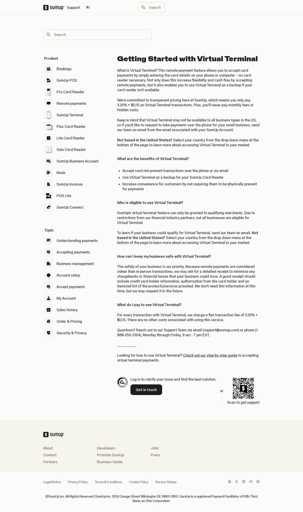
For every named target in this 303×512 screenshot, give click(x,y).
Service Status (166, 482)
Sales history (67, 310)
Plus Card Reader (71, 126)
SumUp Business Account (77, 161)
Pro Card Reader (70, 92)
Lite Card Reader (71, 138)
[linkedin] (258, 482)
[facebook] (229, 482)
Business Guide (109, 462)
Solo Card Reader (71, 149)
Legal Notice (52, 482)
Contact (50, 455)
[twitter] (236, 482)
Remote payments (71, 103)
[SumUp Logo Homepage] (55, 7)
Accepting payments (73, 252)
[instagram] (244, 482)
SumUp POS (67, 80)
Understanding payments (77, 240)
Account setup (68, 275)
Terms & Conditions (108, 482)
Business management (75, 263)
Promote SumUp (110, 455)
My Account (66, 298)
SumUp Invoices (70, 184)
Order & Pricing (69, 321)
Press (155, 455)
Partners (50, 462)
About (48, 448)
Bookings (64, 69)
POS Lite (64, 196)
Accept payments (71, 287)
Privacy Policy (78, 482)
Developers (106, 448)
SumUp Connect (70, 207)
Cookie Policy (138, 482)
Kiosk (61, 172)
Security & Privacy (72, 333)
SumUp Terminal (70, 115)
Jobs (155, 448)
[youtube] (251, 482)
